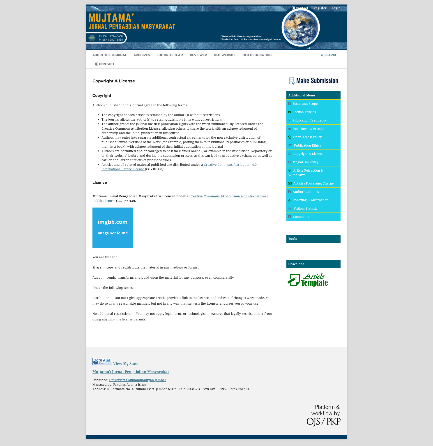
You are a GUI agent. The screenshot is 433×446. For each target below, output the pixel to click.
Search (331, 55)
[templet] (307, 287)
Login (336, 8)
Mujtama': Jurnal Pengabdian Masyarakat (130, 371)
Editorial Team (170, 55)
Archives (142, 55)
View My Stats (125, 363)
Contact (106, 64)
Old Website (225, 55)
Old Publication (257, 55)
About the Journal (109, 55)
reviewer (198, 55)
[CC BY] (144, 169)
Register (320, 8)
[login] (313, 85)
